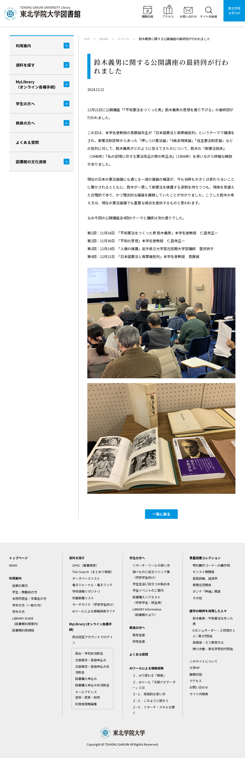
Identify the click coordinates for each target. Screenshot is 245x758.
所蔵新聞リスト (83, 598)
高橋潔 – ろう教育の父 (208, 642)
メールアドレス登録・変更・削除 (87, 695)
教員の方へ (25, 123)
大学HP (194, 667)
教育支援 (139, 635)
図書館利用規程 (23, 630)
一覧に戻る (161, 513)
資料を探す (25, 65)
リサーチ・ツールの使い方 (151, 565)
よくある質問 (27, 142)
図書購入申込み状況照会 (92, 685)
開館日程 (195, 674)
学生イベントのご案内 (148, 590)
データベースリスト (86, 578)
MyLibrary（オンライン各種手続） (37, 84)
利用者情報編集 (86, 704)
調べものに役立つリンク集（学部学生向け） (151, 574)
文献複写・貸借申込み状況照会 (92, 669)
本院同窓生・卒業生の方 (29, 598)
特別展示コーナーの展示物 (211, 565)
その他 (197, 598)
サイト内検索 (198, 694)
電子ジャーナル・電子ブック (92, 585)
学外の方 (18, 611)
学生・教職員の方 (24, 592)
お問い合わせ (198, 687)
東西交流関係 (202, 585)
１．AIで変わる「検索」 (149, 675)
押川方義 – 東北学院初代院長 (213, 649)
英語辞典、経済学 (205, 578)
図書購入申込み (86, 678)
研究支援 (139, 641)
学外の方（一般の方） (27, 605)
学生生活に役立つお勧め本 (151, 584)
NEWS (13, 565)
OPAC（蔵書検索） (85, 565)
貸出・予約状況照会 (89, 653)
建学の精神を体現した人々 (208, 611)
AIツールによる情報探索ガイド (93, 611)
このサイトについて (203, 661)
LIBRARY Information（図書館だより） (147, 612)
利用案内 (23, 45)
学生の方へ (25, 103)
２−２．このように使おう (150, 700)
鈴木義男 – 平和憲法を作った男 (213, 621)
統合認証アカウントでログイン (92, 640)
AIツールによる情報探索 (146, 668)
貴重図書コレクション (205, 558)
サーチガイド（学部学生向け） (94, 604)
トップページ (18, 558)
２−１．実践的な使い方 (149, 694)
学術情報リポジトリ (86, 591)
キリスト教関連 (203, 571)
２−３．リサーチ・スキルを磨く (154, 710)
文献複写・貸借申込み (90, 660)
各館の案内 (20, 585)
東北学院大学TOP (234, 10)
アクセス (195, 681)
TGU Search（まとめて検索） (93, 571)
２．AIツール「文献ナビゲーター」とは (154, 685)
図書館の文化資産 (31, 161)
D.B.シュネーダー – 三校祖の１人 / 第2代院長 (214, 633)
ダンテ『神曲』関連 (207, 591)
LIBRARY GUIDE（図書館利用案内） (26, 621)
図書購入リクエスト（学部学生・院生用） (148, 600)
